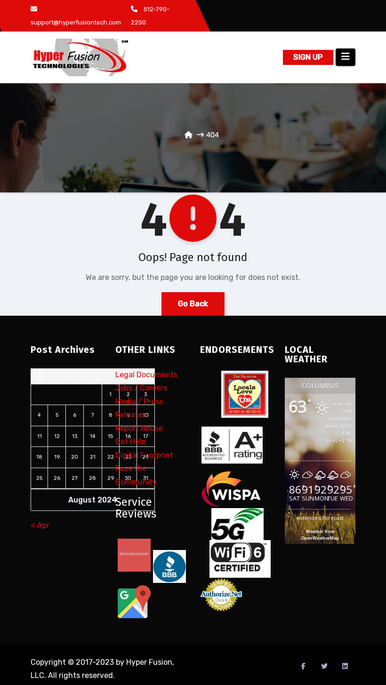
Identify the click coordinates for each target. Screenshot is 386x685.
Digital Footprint (144, 455)
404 (212, 135)
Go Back (193, 303)
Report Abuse (139, 428)
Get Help (130, 441)
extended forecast (320, 517)
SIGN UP (308, 57)
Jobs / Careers (141, 387)
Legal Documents (146, 374)
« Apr (40, 525)
